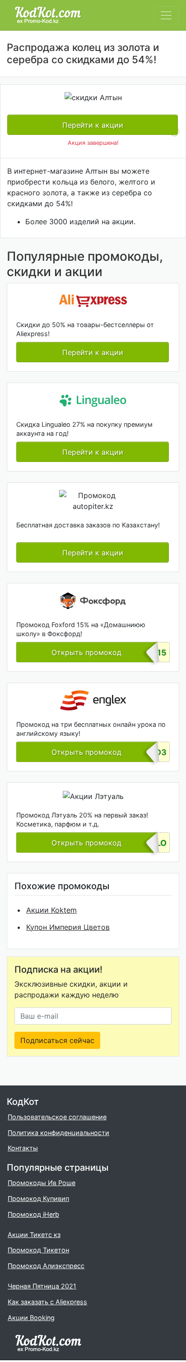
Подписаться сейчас (57, 1040)
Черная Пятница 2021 (42, 1286)
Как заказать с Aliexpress (47, 1302)
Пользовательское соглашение (57, 1117)
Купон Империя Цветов (68, 927)
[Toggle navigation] (166, 15)
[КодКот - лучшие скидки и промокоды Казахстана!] (47, 15)
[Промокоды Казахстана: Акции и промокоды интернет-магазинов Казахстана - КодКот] (48, 1342)
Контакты (23, 1148)
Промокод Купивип (38, 1198)
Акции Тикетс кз (34, 1234)
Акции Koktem (51, 909)
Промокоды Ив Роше (41, 1183)
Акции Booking (31, 1317)
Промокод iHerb (33, 1214)
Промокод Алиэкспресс (46, 1266)
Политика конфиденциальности (58, 1132)
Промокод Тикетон (38, 1250)
